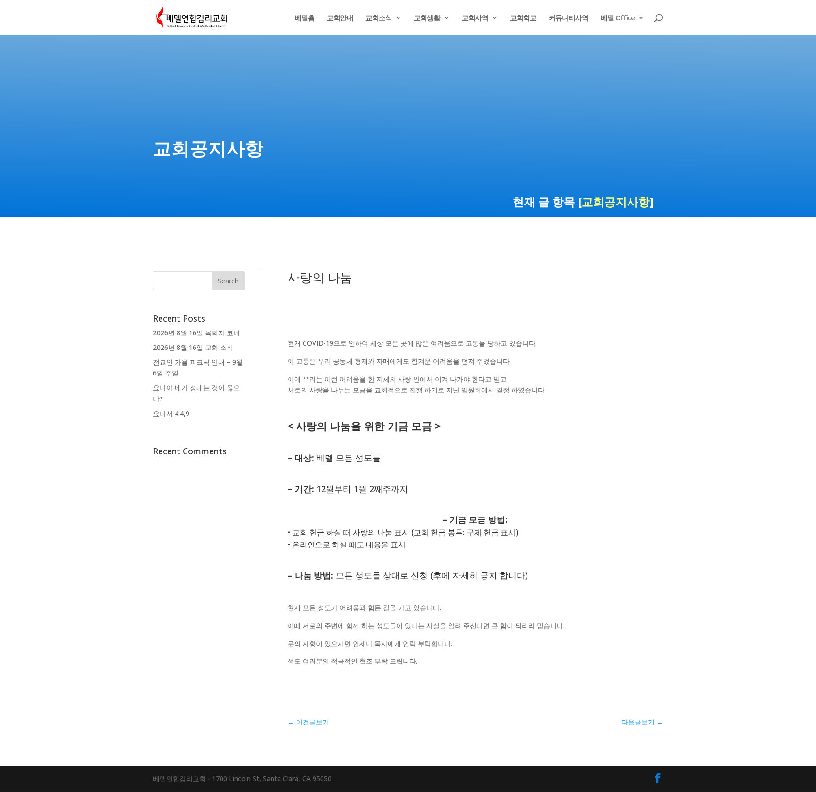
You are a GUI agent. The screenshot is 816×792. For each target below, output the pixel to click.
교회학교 (523, 18)
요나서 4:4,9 (171, 413)
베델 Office (618, 18)
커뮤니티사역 (568, 18)
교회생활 (427, 18)
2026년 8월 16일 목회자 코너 (196, 332)
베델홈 (304, 18)
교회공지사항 (616, 201)
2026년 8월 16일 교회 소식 (193, 347)
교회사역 (475, 18)
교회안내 (340, 18)
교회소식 (379, 18)
